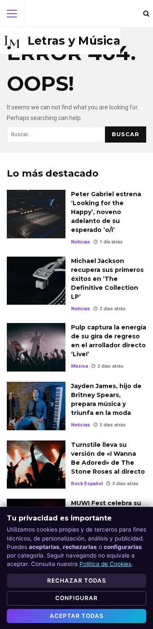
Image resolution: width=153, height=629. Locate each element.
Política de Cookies (105, 563)
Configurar (76, 598)
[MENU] (12, 13)
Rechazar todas (76, 580)
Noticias (80, 242)
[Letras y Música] (60, 40)
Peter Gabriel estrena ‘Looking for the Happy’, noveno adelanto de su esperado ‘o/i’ (36, 214)
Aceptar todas (77, 615)
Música (79, 366)
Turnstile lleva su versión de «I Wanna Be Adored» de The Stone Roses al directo (36, 464)
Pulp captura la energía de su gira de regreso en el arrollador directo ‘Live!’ (36, 347)
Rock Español (87, 483)
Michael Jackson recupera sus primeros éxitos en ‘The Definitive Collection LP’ (36, 281)
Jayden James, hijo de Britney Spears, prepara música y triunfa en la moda (36, 406)
